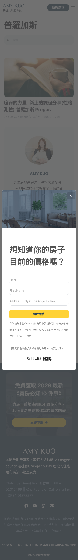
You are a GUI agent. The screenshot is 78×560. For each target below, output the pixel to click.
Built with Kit (39, 358)
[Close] (71, 195)
